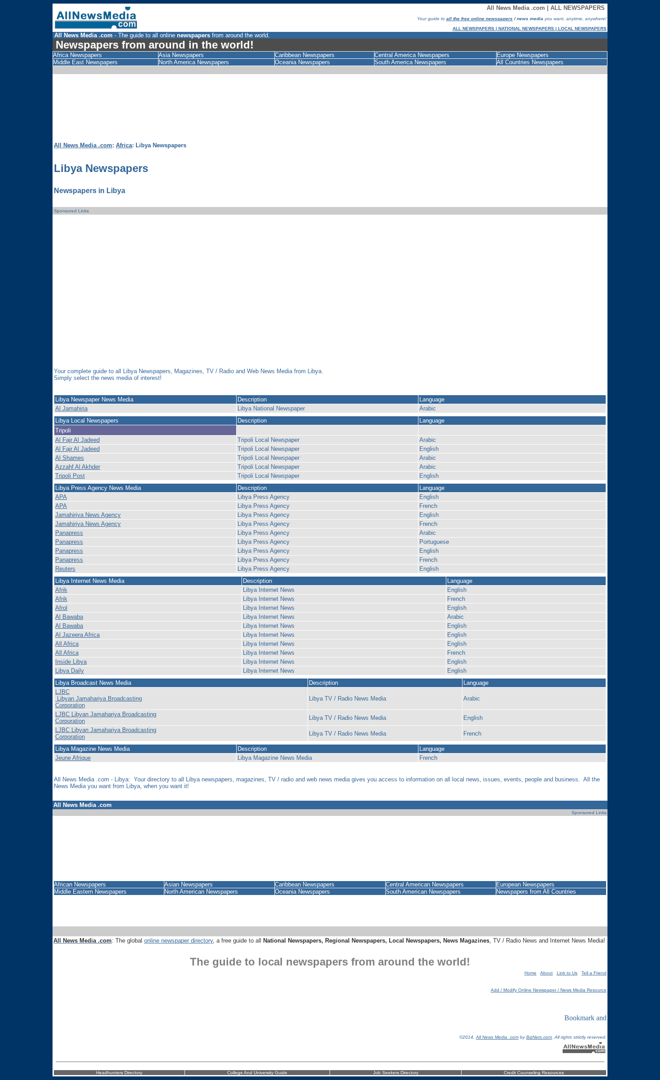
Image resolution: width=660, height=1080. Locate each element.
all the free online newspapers (479, 18)
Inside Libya (71, 661)
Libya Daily (69, 670)
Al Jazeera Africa (77, 634)
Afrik (61, 589)
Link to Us (567, 972)
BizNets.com (539, 1037)
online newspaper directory (178, 940)
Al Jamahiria (71, 408)
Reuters (65, 568)
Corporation (70, 705)
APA (61, 497)
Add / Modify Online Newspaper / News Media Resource (549, 989)
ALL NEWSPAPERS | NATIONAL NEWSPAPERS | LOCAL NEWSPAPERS (530, 28)
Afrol (61, 607)
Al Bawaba (69, 616)
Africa (124, 145)
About (546, 972)
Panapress (69, 532)
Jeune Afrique (73, 757)
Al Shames (69, 457)
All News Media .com (83, 145)
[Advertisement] (331, 110)
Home (530, 972)
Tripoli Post (70, 475)
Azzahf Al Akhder (77, 466)
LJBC (62, 691)
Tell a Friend (594, 972)
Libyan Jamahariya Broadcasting (98, 698)
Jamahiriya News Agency (88, 514)
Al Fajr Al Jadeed (77, 439)
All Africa (67, 643)
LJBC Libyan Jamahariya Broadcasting (105, 714)
